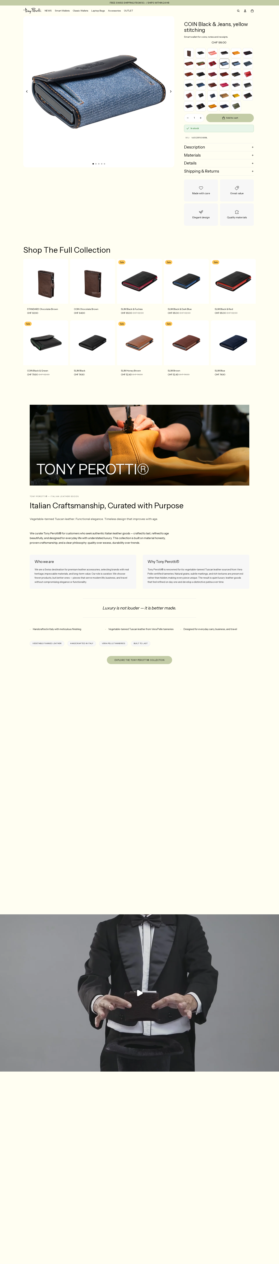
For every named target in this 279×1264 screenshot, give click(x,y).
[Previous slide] (26, 91)
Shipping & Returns (201, 171)
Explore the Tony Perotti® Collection (139, 660)
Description (194, 147)
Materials (192, 155)
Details (190, 163)
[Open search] (238, 10)
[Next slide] (171, 91)
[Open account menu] (245, 10)
